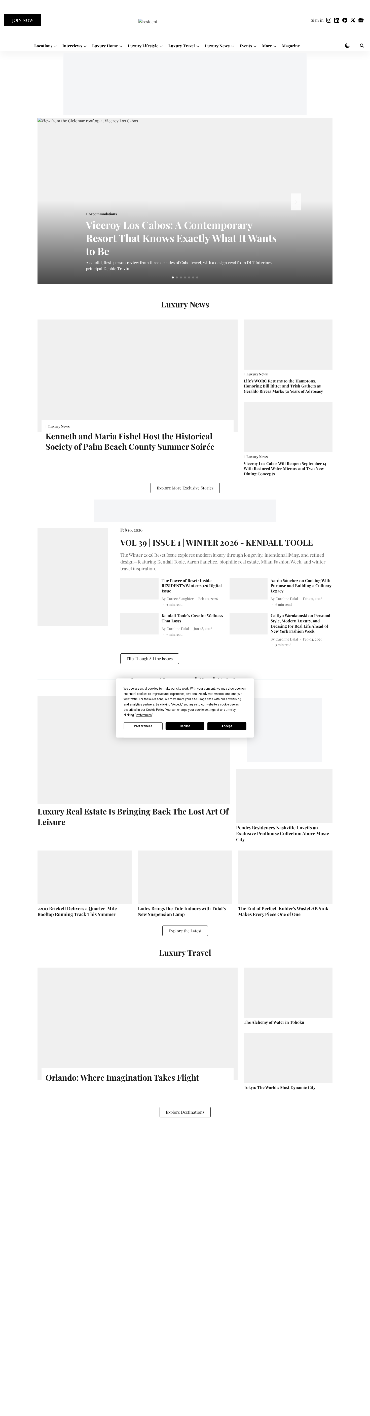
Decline (185, 726)
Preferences (143, 726)
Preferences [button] (144, 715)
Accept (226, 726)
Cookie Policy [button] (155, 710)
